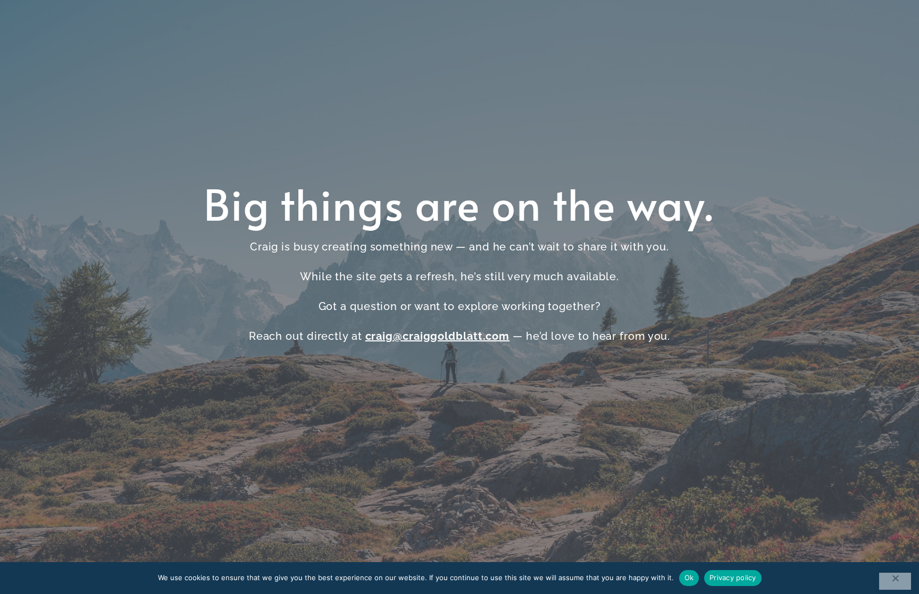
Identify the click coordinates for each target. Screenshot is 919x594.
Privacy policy (732, 577)
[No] (895, 581)
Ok (689, 577)
